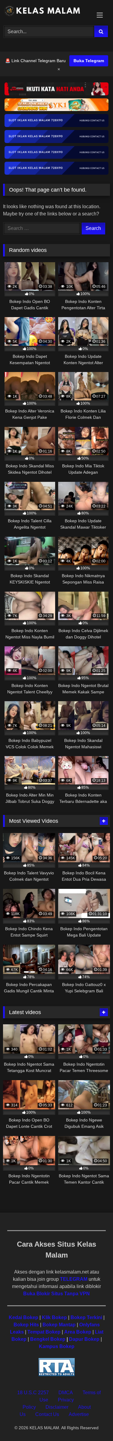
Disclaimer (57, 1407)
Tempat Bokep (44, 1331)
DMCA (65, 1392)
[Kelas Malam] (46, 12)
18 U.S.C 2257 (33, 1392)
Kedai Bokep (23, 1317)
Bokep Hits (26, 1324)
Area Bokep (77, 1331)
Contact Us (47, 1414)
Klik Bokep (54, 1317)
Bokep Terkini (86, 1317)
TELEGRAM (73, 1279)
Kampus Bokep (56, 1346)
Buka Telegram (89, 60)
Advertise (79, 1414)
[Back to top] (94, 1423)
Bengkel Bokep (47, 1339)
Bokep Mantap (59, 1324)
